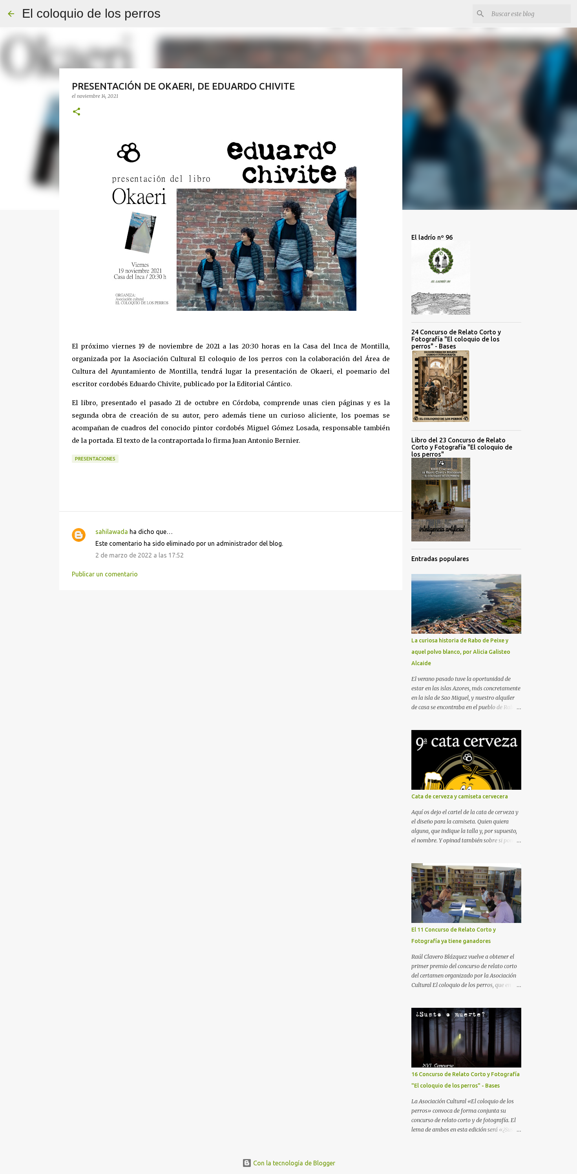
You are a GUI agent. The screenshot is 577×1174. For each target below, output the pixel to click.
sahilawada (111, 531)
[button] (76, 112)
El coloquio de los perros (91, 13)
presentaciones (95, 458)
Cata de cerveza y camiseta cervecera (459, 796)
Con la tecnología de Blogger (293, 1163)
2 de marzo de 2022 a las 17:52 (139, 555)
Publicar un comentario (105, 574)
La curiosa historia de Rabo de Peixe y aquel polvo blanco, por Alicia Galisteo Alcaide (460, 651)
